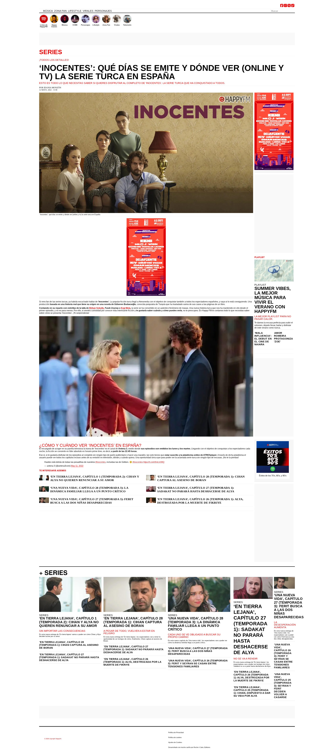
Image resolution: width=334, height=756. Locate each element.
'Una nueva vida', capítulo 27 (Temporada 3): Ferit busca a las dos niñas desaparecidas (198, 651)
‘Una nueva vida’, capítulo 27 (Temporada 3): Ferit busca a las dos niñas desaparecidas (91, 500)
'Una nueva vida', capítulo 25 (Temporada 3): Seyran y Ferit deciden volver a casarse (282, 686)
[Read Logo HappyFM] (53, 6)
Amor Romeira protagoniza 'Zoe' (283, 337)
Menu (40, 11)
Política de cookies (175, 737)
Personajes (103, 11)
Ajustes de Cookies (175, 742)
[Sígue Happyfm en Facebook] (281, 6)
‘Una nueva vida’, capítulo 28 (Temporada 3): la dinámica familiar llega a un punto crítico (89, 489)
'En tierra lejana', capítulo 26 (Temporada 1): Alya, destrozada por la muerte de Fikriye (132, 662)
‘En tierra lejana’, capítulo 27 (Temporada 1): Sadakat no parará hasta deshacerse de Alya (195, 489)
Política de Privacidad (176, 732)
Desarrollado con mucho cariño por (189, 747)
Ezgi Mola (125, 308)
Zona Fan (60, 11)
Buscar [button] (293, 11)
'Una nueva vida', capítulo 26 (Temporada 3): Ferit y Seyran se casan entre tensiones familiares (198, 663)
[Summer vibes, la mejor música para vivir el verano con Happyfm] (274, 270)
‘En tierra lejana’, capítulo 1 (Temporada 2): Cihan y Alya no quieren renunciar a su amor (94, 478)
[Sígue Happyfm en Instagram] (285, 6)
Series (50, 52)
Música (48, 11)
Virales (88, 11)
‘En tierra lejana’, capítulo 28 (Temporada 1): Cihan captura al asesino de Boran (201, 478)
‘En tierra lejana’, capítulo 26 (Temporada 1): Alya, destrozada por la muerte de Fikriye (200, 500)
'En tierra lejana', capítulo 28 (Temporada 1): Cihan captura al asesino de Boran (69, 645)
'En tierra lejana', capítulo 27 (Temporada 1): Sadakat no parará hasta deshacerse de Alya (69, 657)
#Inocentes (100, 462)
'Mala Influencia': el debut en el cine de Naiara (263, 339)
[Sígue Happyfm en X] (289, 6)
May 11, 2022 (77, 466)
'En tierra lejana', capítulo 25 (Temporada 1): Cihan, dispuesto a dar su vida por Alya (252, 691)
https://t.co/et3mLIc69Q (153, 462)
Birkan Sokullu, (96, 308)
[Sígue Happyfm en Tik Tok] (292, 6)
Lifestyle (74, 11)
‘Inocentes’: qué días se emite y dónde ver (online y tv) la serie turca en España (161, 72)
